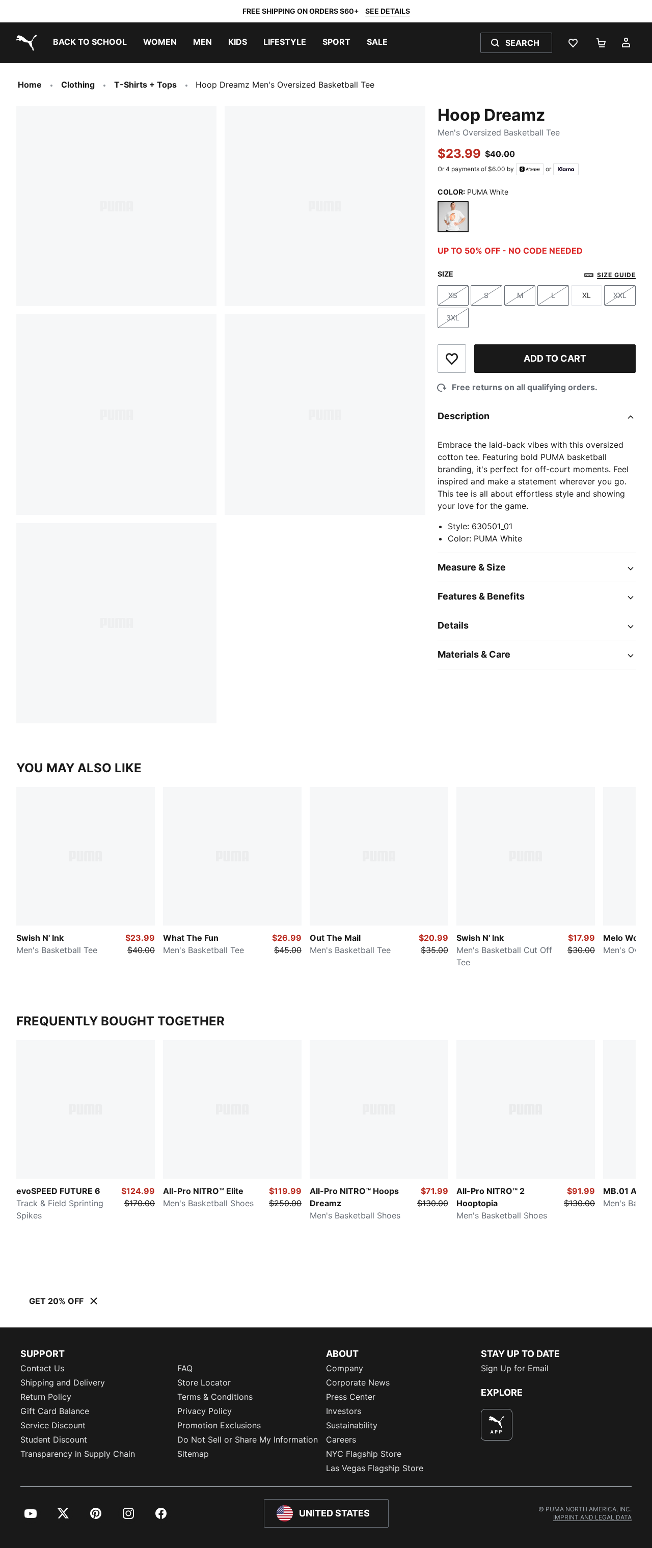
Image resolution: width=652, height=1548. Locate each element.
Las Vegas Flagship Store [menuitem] (374, 1468)
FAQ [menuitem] (185, 1368)
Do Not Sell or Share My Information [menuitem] (247, 1439)
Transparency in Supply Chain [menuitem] (77, 1454)
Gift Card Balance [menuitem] (54, 1411)
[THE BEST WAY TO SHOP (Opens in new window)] (496, 1425)
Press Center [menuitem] (350, 1397)
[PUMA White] (453, 217)
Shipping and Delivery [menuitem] (62, 1382)
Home (30, 84)
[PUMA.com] (24, 43)
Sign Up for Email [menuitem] (515, 1368)
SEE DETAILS (387, 11)
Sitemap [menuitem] (193, 1454)
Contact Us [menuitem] (42, 1368)
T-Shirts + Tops (145, 84)
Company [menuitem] (344, 1368)
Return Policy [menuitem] (45, 1397)
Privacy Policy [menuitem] (204, 1411)
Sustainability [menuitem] (351, 1425)
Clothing (78, 84)
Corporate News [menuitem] (358, 1382)
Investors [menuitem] (343, 1411)
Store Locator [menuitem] (204, 1382)
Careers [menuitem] (341, 1439)
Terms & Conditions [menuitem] (215, 1397)
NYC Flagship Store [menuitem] (363, 1454)
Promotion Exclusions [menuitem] (219, 1425)
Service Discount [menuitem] (53, 1425)
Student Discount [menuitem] (53, 1439)
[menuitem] (90, 42)
